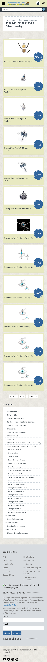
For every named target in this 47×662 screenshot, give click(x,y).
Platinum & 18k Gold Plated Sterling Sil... (19, 61)
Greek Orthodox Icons (15, 519)
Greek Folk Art (12, 436)
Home (8, 20)
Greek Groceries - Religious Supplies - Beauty (24, 443)
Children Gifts (12, 415)
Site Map (6, 568)
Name (5, 616)
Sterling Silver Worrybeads (17, 512)
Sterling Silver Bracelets (16, 491)
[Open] (3, 3)
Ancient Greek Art (13, 411)
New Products (29, 557)
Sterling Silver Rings (14, 509)
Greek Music (11, 516)
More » (32, 396)
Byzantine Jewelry (14, 453)
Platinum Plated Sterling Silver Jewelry (21, 477)
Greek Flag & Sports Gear (16, 432)
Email (5, 624)
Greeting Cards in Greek (16, 526)
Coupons (6, 571)
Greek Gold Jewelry (14, 467)
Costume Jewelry (13, 456)
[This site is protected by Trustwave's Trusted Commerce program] (23, 586)
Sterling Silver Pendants (16, 505)
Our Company (29, 561)
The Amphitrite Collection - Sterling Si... (18, 238)
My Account (38, 3)
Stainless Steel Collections (16, 481)
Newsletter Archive (10, 605)
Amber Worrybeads (14, 449)
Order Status (8, 561)
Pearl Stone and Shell (15, 474)
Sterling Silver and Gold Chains (18, 488)
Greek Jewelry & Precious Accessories (21, 446)
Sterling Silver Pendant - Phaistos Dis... (18, 209)
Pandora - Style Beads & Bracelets (19, 470)
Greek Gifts (11, 439)
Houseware (11, 530)
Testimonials (28, 564)
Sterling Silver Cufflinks (15, 495)
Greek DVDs (11, 429)
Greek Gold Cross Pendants (17, 463)
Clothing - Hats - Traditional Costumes (21, 422)
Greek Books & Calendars (16, 425)
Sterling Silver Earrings (15, 498)
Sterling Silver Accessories (16, 484)
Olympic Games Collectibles (17, 533)
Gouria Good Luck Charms (16, 460)
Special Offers (8, 575)
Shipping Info (8, 564)
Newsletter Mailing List (32, 568)
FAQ (4, 557)
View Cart (43, 3)
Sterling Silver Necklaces (16, 502)
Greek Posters (12, 523)
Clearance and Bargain (15, 418)
